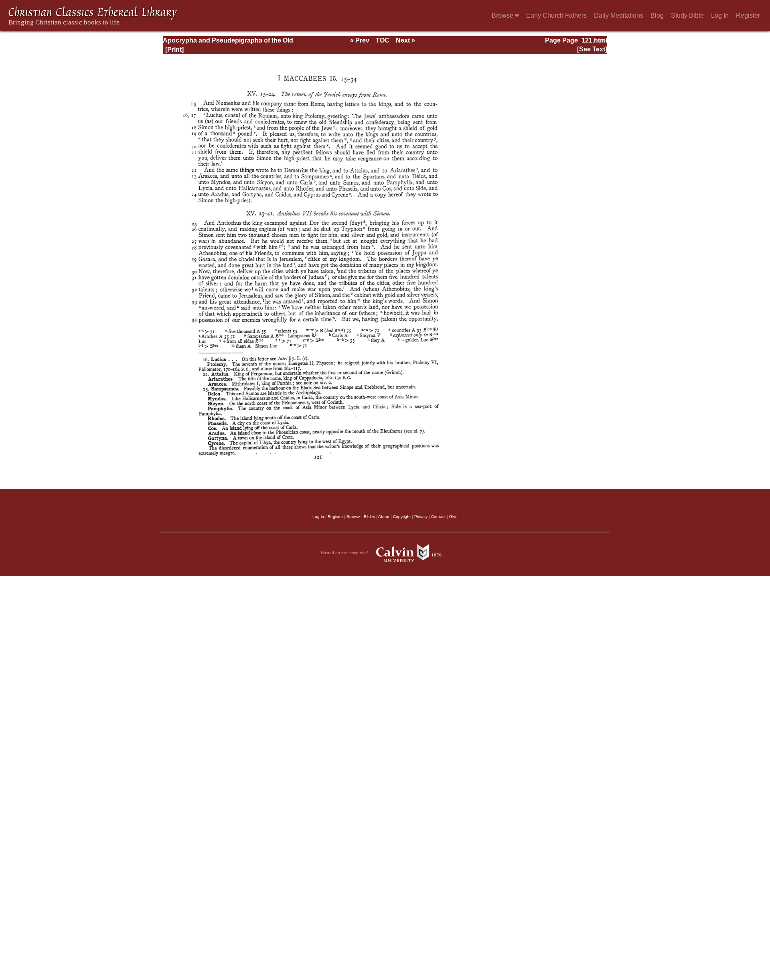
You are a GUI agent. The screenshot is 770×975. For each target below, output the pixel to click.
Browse (503, 15)
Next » (405, 40)
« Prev (359, 40)
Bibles (369, 516)
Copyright (402, 516)
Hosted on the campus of (345, 552)
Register (748, 15)
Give (453, 516)
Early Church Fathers (556, 15)
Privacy (421, 516)
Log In (720, 15)
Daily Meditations (618, 15)
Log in (318, 516)
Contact (438, 516)
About (383, 516)
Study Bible (687, 15)
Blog (657, 15)
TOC (382, 40)
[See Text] (592, 49)
